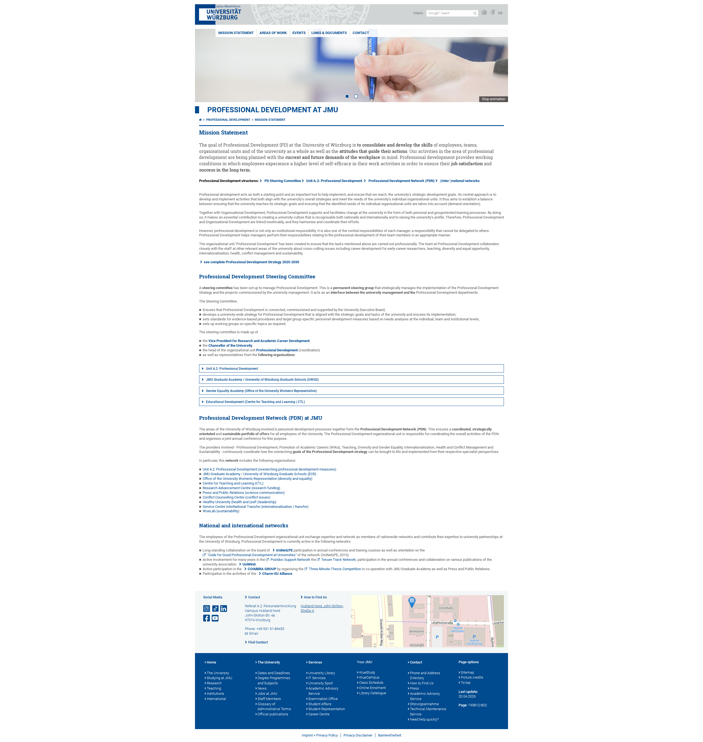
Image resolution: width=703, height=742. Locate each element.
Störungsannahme (424, 704)
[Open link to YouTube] (215, 618)
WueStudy (367, 672)
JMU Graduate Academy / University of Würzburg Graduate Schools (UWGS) (262, 380)
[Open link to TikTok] (215, 609)
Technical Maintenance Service (428, 711)
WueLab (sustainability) (221, 511)
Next (498, 65)
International (216, 699)
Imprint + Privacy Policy (320, 735)
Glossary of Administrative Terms (274, 706)
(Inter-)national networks (460, 181)
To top (465, 683)
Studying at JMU (219, 678)
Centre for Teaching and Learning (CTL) (233, 483)
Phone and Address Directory (425, 675)
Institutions (215, 693)
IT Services (317, 678)
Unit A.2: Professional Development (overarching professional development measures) (269, 469)
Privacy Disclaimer (358, 735)
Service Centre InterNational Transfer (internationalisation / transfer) (256, 507)
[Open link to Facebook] (207, 618)
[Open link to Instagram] (207, 609)
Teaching (214, 688)
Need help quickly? (424, 719)
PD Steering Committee (282, 181)
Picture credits (472, 677)
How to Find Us (315, 597)
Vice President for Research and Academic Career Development (258, 341)
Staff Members (269, 699)
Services (315, 662)
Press (414, 688)
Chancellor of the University (230, 345)
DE (500, 13)
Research (214, 683)
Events (299, 33)
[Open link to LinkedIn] (224, 609)
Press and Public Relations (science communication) (244, 493)
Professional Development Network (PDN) (402, 181)
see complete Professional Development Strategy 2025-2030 (251, 262)
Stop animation (493, 99)
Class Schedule (371, 683)
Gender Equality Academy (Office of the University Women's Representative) (261, 391)
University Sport (320, 683)
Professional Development (228, 120)
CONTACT (361, 33)
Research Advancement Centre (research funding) (241, 488)
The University (218, 673)
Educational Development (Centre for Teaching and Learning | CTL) (255, 402)
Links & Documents (329, 33)
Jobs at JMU (267, 693)
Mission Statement (236, 33)
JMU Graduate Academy (221, 474)
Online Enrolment (372, 688)
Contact (254, 597)
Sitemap (467, 672)
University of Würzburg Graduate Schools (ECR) (279, 474)
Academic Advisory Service (323, 691)
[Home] (200, 120)
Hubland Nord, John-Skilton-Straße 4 (322, 608)
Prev (204, 65)
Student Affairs (319, 704)
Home (211, 662)
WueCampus (369, 677)
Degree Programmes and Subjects (274, 680)
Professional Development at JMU (272, 110)
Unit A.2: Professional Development (335, 181)
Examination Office (323, 699)
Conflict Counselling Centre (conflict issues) (236, 497)
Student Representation (326, 709)
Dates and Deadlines (274, 673)
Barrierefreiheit (389, 735)
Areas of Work (273, 33)
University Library (321, 673)
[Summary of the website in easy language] (484, 12)
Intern (418, 13)
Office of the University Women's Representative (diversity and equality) (258, 479)
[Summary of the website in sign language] (492, 12)
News (262, 688)
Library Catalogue (372, 693)
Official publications (273, 714)
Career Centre (319, 714)
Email (253, 633)
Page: (463, 705)
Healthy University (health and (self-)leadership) (240, 502)
